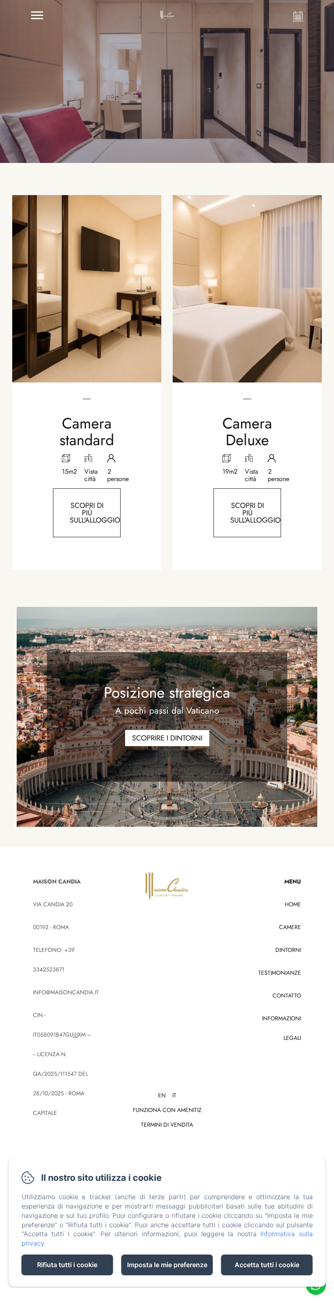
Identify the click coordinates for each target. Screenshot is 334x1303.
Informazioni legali (281, 1028)
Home (293, 904)
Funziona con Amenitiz (167, 1110)
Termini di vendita (167, 1125)
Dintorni (288, 950)
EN (162, 1095)
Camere (290, 927)
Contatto (286, 995)
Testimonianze (279, 973)
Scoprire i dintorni (167, 738)
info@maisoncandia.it (66, 992)
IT (174, 1095)
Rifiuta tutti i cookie (67, 1265)
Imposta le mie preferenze (167, 1265)
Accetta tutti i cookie (267, 1265)
